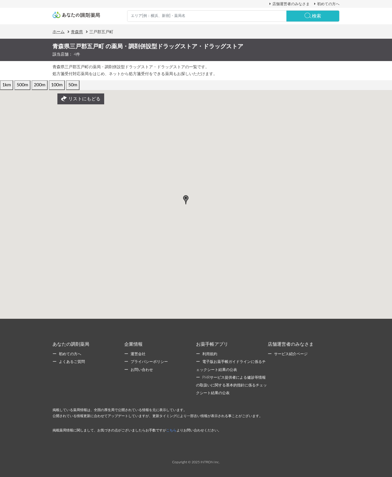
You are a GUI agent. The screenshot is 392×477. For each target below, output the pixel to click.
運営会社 (138, 354)
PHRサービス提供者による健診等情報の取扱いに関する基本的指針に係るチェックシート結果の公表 (231, 385)
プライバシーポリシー (149, 362)
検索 (316, 16)
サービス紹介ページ (291, 354)
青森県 (77, 32)
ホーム (59, 32)
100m (57, 85)
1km (6, 85)
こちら (171, 430)
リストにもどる (84, 99)
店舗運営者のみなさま (291, 4)
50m (72, 85)
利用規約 (209, 354)
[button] (186, 199)
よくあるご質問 (72, 362)
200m (39, 85)
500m (22, 85)
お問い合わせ (142, 370)
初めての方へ (328, 4)
